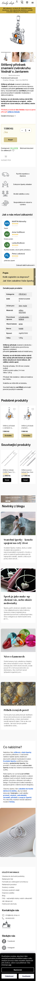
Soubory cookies (8, 887)
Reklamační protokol (9, 884)
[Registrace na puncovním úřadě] (6, 924)
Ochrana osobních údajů (10, 890)
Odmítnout (9, 976)
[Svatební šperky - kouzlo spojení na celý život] (18, 523)
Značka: (8, 80)
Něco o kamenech (14, 656)
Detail (7, 480)
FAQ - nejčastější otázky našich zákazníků (17, 898)
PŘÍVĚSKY (23, 294)
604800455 (10, 918)
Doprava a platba (8, 893)
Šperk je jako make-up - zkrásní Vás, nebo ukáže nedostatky (18, 600)
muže (25, 306)
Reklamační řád (7, 879)
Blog (3, 896)
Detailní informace (7, 116)
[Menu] (33, 3)
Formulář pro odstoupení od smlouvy (15, 882)
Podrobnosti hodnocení (9, 78)
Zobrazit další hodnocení (25, 265)
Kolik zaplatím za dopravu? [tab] (16, 277)
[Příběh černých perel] (18, 694)
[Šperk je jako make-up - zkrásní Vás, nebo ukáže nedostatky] (18, 580)
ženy (20, 306)
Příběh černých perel (16, 710)
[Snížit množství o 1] (22, 130)
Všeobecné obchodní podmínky (13, 876)
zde (9, 965)
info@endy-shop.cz (13, 915)
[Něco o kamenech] (18, 640)
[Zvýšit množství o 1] (29, 130)
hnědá (21, 328)
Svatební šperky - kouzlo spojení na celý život (18, 541)
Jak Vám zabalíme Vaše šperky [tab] (18, 280)
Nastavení (18, 970)
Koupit (10, 140)
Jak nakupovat (7, 901)
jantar (21, 324)
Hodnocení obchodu (9, 904)
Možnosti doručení (26, 148)
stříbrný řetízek (13, 112)
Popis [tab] (5, 273)
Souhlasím (26, 976)
